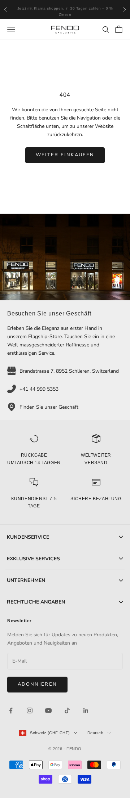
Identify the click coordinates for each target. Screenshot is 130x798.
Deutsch (95, 733)
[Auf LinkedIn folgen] (86, 710)
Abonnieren (37, 684)
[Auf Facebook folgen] (10, 710)
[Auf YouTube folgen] (48, 710)
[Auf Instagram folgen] (29, 710)
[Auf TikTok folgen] (67, 710)
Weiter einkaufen (65, 155)
